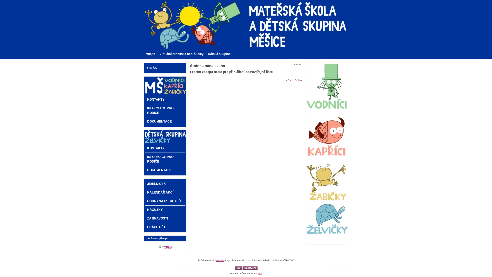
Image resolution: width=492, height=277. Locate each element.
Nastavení (250, 268)
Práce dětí (156, 227)
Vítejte (150, 54)
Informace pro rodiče (160, 110)
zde (260, 273)
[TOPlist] (165, 247)
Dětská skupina (219, 54)
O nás (152, 68)
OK (238, 268)
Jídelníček (156, 183)
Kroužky (155, 209)
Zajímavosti (157, 218)
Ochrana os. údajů (164, 201)
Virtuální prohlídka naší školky (182, 54)
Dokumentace (159, 121)
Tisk (300, 80)
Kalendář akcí (160, 192)
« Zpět (289, 80)
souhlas (220, 260)
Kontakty (156, 99)
